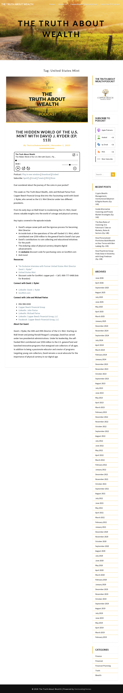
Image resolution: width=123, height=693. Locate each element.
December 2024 (101, 326)
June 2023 (99, 393)
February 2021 (101, 522)
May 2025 (99, 307)
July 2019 (99, 613)
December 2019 (101, 589)
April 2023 (99, 402)
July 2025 (99, 297)
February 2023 (101, 412)
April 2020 (99, 570)
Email (33, 178)
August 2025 (100, 292)
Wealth (98, 675)
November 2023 (101, 369)
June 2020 (99, 560)
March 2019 (100, 632)
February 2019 (101, 637)
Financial (99, 661)
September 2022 (102, 431)
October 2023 (100, 374)
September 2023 (102, 378)
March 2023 (100, 407)
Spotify (26, 178)
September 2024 (102, 335)
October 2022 (100, 426)
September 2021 (102, 488)
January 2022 (100, 469)
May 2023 (99, 397)
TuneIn (41, 178)
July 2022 (99, 441)
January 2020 (100, 584)
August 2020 (100, 551)
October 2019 (100, 599)
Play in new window (31, 174)
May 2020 (99, 565)
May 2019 (99, 623)
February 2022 (101, 465)
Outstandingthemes (82, 689)
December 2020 (101, 532)
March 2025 (100, 316)
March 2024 (100, 350)
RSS (47, 178)
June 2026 (99, 278)
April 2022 (99, 455)
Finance (98, 656)
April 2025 (99, 311)
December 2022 (101, 417)
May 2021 (99, 508)
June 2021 (99, 503)
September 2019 (102, 603)
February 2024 (101, 354)
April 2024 (99, 345)
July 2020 (99, 556)
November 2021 (101, 479)
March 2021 (100, 517)
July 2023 (99, 388)
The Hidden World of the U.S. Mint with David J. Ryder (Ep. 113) (47, 136)
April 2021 (99, 512)
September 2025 (102, 287)
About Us (62, 4)
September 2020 (102, 546)
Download (46, 174)
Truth (97, 670)
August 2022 (100, 436)
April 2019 (99, 627)
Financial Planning (103, 666)
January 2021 (100, 527)
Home (52, 4)
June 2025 (99, 302)
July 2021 (99, 498)
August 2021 (100, 493)
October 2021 (100, 484)
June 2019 (99, 618)
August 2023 (100, 383)
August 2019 (100, 608)
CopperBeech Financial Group (83, 4)
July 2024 (99, 340)
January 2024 (100, 359)
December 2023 (101, 364)
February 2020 (101, 579)
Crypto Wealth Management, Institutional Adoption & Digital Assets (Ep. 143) (104, 198)
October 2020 (100, 541)
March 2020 (100, 575)
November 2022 (101, 421)
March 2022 (100, 460)
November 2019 (101, 594)
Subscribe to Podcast (110, 4)
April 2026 (99, 283)
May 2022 (99, 450)
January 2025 (100, 321)
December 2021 (101, 474)
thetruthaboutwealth (38, 145)
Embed (55, 174)
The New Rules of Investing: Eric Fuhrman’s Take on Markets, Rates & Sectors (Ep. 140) (103, 227)
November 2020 (101, 536)
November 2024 (101, 330)
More (53, 178)
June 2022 (99, 445)
